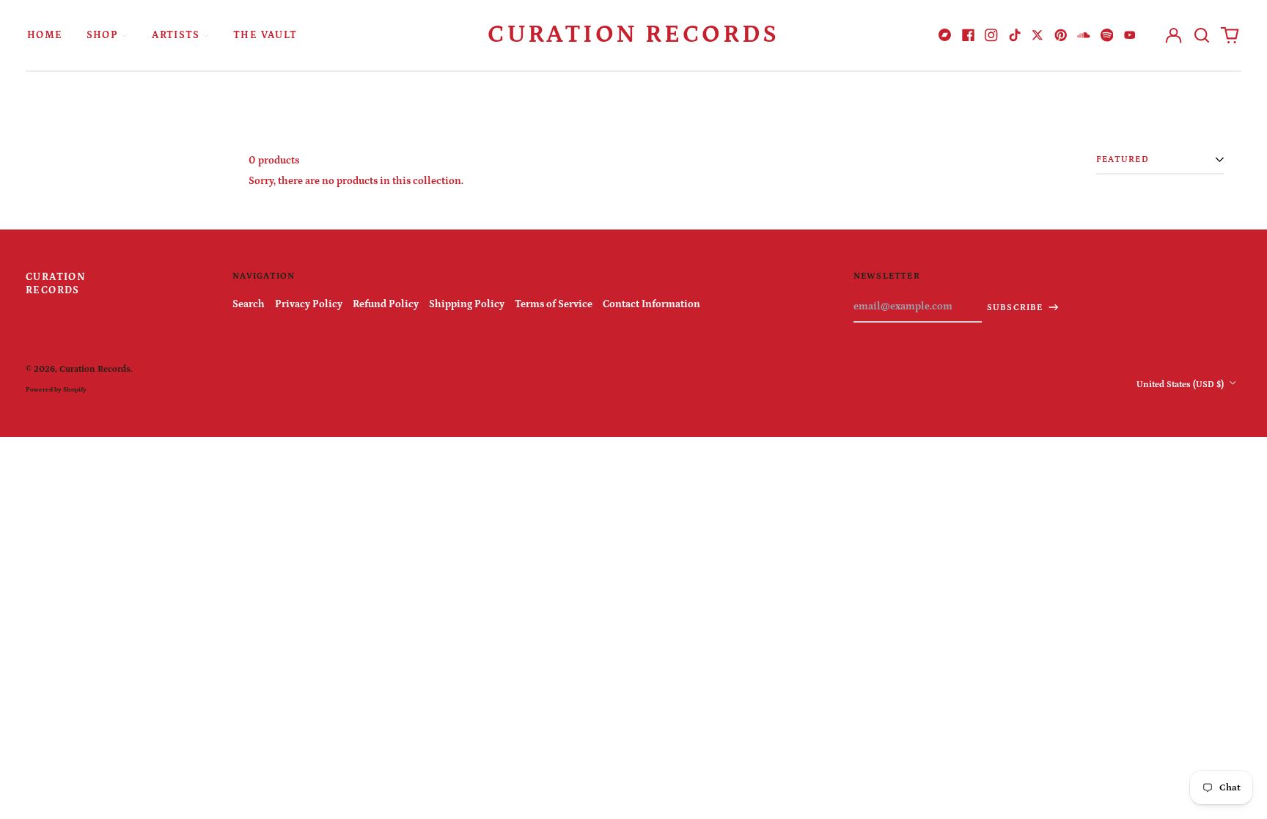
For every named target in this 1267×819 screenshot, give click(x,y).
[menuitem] (45, 35)
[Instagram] (991, 35)
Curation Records (633, 34)
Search (248, 304)
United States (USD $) (1181, 384)
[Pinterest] (1061, 35)
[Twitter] (1037, 35)
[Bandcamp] (945, 35)
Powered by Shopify (56, 389)
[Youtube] (1129, 35)
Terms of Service (553, 304)
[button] (1201, 35)
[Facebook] (968, 35)
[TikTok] (1014, 35)
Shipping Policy (466, 304)
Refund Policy (386, 304)
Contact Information (651, 304)
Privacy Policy (308, 304)
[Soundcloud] (1083, 35)
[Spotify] (1107, 35)
